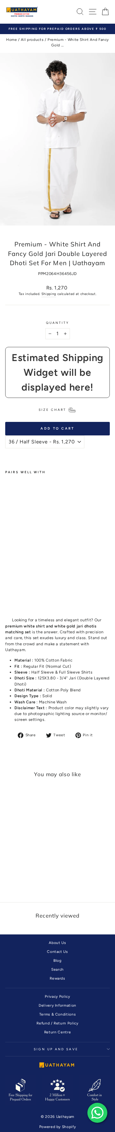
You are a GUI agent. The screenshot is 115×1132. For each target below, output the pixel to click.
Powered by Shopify (57, 1127)
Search (57, 969)
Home (11, 39)
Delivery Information (57, 1005)
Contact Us (57, 951)
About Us (57, 943)
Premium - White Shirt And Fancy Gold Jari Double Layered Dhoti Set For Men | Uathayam (17, 541)
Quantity (57, 323)
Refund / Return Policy (57, 1023)
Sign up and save (56, 1049)
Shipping (48, 294)
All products (32, 39)
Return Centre (57, 1032)
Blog (57, 960)
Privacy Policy (57, 996)
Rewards (57, 978)
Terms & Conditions (57, 1014)
